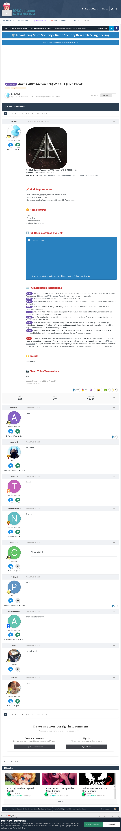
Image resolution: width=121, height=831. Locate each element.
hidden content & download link (74, 276)
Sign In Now (86, 747)
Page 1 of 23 (41, 114)
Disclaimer (25, 21)
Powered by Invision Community (109, 817)
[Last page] (32, 113)
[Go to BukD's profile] (14, 655)
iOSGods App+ (41, 21)
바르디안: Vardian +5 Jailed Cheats (20, 789)
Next (27, 114)
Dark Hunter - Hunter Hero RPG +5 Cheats (95, 789)
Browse (8, 21)
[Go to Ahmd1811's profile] (14, 417)
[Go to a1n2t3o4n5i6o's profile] (14, 621)
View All (60, 802)
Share (95, 95)
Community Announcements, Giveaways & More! (60, 42)
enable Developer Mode (69, 338)
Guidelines (22, 828)
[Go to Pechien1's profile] (14, 587)
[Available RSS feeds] (115, 809)
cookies (19, 823)
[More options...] (114, 121)
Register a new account (34, 747)
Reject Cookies (111, 824)
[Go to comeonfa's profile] (14, 552)
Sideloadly (31, 197)
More (75, 21)
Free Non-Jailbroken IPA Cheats (47, 96)
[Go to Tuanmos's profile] (14, 486)
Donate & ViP (59, 21)
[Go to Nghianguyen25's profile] (14, 518)
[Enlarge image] (46, 148)
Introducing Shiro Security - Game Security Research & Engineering (60, 35)
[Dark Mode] (117, 8)
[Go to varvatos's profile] (14, 687)
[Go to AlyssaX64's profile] (9, 794)
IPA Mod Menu (11, 84)
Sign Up (105, 9)
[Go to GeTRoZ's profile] (7, 95)
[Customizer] (112, 8)
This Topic (107, 21)
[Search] (117, 21)
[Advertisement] (60, 63)
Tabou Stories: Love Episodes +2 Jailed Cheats (59, 789)
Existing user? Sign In (90, 9)
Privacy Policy (12, 828)
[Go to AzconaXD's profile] (14, 452)
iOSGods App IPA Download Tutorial (51, 296)
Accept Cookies (94, 824)
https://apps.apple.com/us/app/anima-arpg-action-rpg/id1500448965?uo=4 (68, 175)
